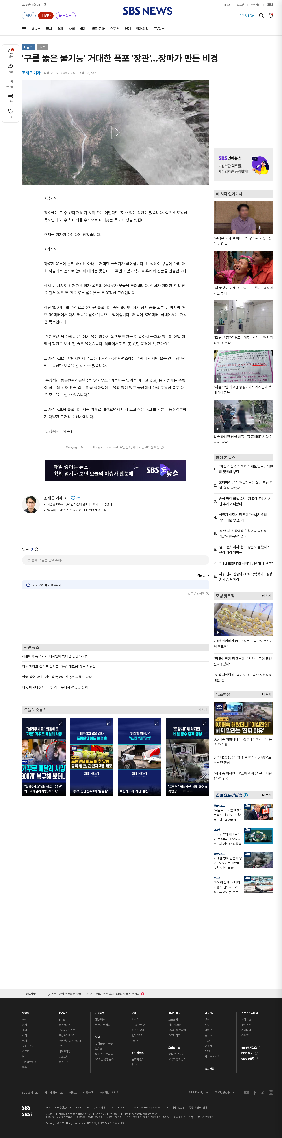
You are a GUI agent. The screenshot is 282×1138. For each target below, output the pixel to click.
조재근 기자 (53, 498)
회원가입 (255, 4)
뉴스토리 (63, 1056)
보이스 (98, 1048)
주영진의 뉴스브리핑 (70, 1040)
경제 (60, 29)
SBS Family (199, 1093)
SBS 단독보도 (139, 1025)
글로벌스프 (219, 805)
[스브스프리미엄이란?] (246, 795)
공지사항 (209, 1068)
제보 (207, 1025)
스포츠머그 (174, 1019)
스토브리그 (174, 1035)
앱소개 (208, 1046)
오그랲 (217, 829)
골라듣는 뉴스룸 (104, 1043)
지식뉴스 (246, 1019)
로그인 (240, 4)
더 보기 (201, 708)
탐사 (134, 1064)
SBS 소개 (30, 1093)
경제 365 (137, 1035)
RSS (207, 1051)
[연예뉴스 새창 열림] (243, 164)
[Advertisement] (115, 619)
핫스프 (217, 877)
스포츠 (114, 29)
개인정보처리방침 (109, 1092)
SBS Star (247, 1052)
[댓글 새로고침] (37, 549)
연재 (134, 1012)
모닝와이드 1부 (67, 1030)
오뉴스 (62, 1046)
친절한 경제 (138, 1030)
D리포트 (136, 1040)
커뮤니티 (246, 1030)
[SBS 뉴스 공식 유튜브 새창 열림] (246, 1092)
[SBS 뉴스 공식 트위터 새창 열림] (262, 1092)
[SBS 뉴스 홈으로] (147, 11)
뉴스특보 (63, 1062)
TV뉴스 (159, 29)
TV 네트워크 (29, 1062)
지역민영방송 (225, 1093)
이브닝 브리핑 (102, 1025)
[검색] (261, 15)
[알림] (270, 15)
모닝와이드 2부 (67, 1035)
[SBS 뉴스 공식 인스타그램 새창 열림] (271, 1092)
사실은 (135, 1019)
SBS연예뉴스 (249, 1047)
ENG (227, 4)
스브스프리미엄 (249, 1012)
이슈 (24, 1067)
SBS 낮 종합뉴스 (104, 1059)
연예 (128, 29)
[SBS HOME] (270, 4)
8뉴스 (36, 29)
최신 (24, 1019)
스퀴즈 (245, 1035)
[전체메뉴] (24, 28)
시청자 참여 (54, 1093)
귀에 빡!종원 (175, 1025)
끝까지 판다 (138, 1059)
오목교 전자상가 (177, 1059)
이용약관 (88, 1092)
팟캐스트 (246, 1025)
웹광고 (73, 1092)
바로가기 (209, 1012)
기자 (207, 1040)
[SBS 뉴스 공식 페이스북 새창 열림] (254, 1092)
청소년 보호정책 (206, 1117)
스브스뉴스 (174, 1046)
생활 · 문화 (27, 1046)
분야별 (25, 1012)
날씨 (207, 1019)
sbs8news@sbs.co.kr (151, 1107)
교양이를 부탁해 (177, 1030)
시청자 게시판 (212, 1056)
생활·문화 (98, 29)
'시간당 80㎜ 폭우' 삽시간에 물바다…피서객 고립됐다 (79, 504)
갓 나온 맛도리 (176, 1054)
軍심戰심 (100, 1019)
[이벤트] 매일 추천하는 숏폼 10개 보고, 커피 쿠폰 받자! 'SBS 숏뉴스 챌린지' (94, 993)
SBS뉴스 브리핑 (104, 1054)
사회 (72, 29)
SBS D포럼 (248, 1058)
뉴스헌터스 (64, 1025)
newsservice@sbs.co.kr (144, 1114)
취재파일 (142, 29)
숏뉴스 (208, 1035)
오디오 (98, 1036)
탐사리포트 (138, 1052)
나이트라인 (64, 1051)
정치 (49, 29)
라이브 (208, 1030)
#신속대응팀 (247, 15)
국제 (83, 29)
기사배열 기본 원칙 (183, 1117)
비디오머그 (174, 1012)
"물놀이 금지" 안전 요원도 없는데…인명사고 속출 (76, 510)
